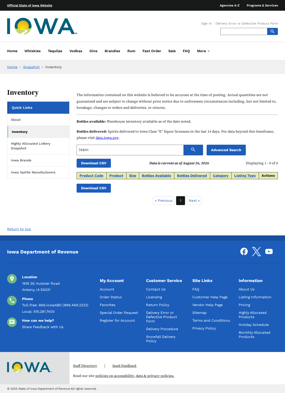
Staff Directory (85, 365)
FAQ (195, 289)
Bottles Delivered (192, 175)
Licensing (154, 297)
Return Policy (157, 305)
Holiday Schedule (254, 325)
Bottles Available (156, 175)
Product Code (91, 175)
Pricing (244, 305)
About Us (246, 289)
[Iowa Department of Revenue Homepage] (42, 27)
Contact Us (155, 289)
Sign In (206, 23)
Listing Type (245, 175)
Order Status (111, 297)
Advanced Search (226, 150)
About (15, 120)
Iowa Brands (21, 160)
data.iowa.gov (107, 137)
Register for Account (117, 320)
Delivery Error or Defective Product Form (247, 23)
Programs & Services (262, 5)
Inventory (19, 132)
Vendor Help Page (207, 305)
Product (116, 175)
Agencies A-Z (230, 5)
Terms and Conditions (211, 320)
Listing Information (255, 297)
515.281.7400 (44, 311)
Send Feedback (124, 365)
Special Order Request (119, 313)
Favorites (107, 305)
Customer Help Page (210, 297)
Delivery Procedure (162, 329)
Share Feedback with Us (42, 327)
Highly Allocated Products (253, 315)
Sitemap (199, 313)
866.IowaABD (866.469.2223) (63, 305)
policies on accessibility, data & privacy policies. (134, 375)
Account (107, 289)
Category (220, 175)
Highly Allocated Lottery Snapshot (30, 146)
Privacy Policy (204, 328)
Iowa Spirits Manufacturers (33, 172)
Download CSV (93, 163)
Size (132, 175)
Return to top (19, 229)
